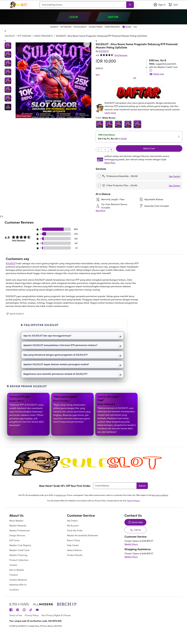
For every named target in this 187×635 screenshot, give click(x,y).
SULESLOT (10, 35)
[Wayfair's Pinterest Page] (17, 609)
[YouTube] (37, 609)
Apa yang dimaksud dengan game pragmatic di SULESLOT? (55, 354)
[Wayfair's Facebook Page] (11, 609)
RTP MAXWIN (24, 35)
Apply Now (109, 162)
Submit (142, 485)
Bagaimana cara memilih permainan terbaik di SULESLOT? (55, 373)
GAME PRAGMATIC (43, 35)
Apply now (158, 73)
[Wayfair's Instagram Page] (24, 609)
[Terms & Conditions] (150, 70)
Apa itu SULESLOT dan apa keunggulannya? (47, 335)
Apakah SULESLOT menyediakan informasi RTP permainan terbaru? (60, 345)
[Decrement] (99, 149)
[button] (53, 80)
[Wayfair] (19, 4)
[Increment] (111, 149)
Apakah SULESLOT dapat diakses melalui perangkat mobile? (56, 364)
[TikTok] (30, 609)
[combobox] (83, 4)
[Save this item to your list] (86, 43)
